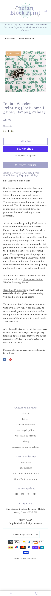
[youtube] (35, 494)
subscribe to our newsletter (25, 447)
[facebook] (17, 494)
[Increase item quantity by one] (12, 131)
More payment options (25, 155)
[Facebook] (4, 360)
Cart (45, 11)
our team (26, 462)
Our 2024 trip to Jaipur (26, 479)
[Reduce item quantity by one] (4, 131)
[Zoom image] (25, 72)
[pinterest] (29, 494)
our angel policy (25, 430)
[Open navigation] (6, 11)
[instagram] (23, 494)
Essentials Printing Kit (14, 290)
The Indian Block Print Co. (28, 558)
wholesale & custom (25, 435)
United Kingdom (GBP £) (24, 534)
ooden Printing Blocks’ (17, 282)
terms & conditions (25, 424)
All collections (9, 39)
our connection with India (26, 473)
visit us (25, 413)
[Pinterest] (10, 360)
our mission (26, 468)
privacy (25, 441)
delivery (25, 419)
